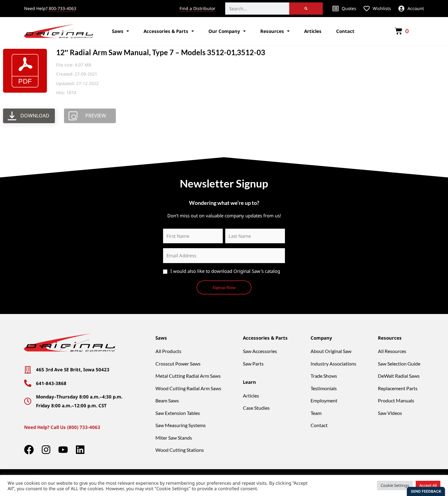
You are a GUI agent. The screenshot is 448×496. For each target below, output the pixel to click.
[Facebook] (29, 450)
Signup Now (224, 287)
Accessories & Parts (166, 31)
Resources (272, 31)
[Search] (306, 8)
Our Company (224, 31)
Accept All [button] (428, 485)
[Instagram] (46, 450)
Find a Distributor (197, 8)
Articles (313, 31)
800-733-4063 (62, 8)
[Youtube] (63, 450)
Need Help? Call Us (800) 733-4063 (62, 427)
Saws (117, 31)
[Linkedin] (80, 450)
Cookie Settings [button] (395, 485)
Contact (345, 31)
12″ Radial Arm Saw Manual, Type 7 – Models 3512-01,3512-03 (160, 52)
